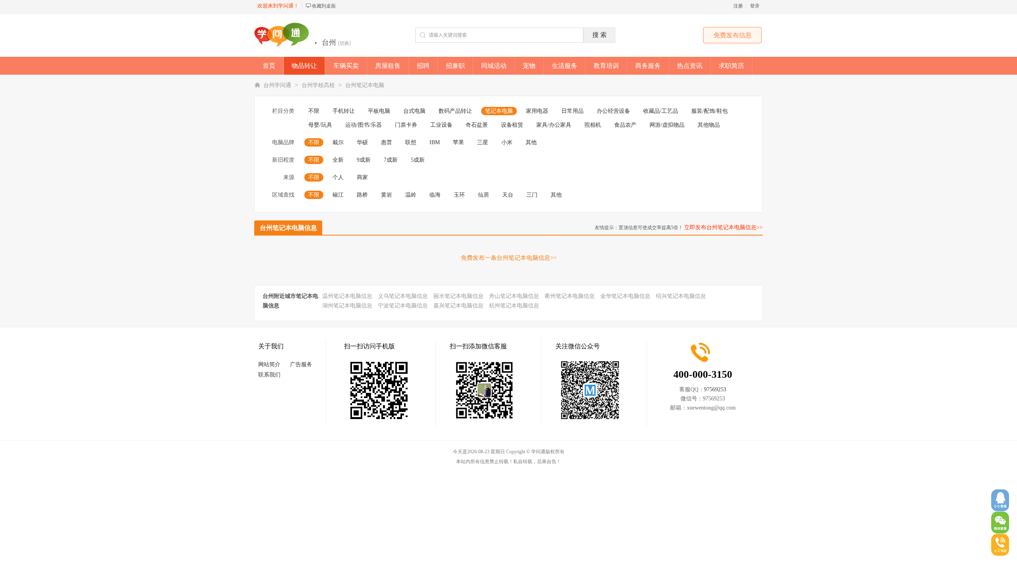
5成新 (418, 160)
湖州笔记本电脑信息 (347, 306)
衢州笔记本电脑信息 (570, 296)
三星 (482, 142)
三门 (532, 195)
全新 (338, 160)
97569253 (715, 389)
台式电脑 (414, 111)
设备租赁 (512, 125)
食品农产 (625, 125)
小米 (506, 142)
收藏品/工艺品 (660, 111)
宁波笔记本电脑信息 (403, 306)
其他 (531, 142)
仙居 (483, 195)
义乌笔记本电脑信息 (403, 296)
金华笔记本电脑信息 (625, 296)
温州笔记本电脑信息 (347, 296)
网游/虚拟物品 (667, 125)
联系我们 (269, 375)
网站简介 (269, 364)
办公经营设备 (613, 111)
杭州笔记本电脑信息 (514, 306)
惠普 (386, 142)
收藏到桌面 (324, 6)
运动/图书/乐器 (363, 125)
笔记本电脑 (499, 111)
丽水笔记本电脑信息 (458, 296)
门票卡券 (406, 125)
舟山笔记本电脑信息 (514, 296)
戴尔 (338, 142)
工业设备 (441, 125)
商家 (362, 177)
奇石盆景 (477, 125)
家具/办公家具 (553, 125)
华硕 (362, 142)
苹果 (458, 142)
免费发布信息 (732, 35)
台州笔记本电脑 (364, 85)
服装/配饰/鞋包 (709, 111)
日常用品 (572, 111)
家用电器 (537, 111)
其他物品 (709, 125)
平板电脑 (379, 111)
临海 (435, 195)
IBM (434, 142)
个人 (338, 177)
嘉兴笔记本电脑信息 (458, 306)
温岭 (410, 195)
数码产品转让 (455, 111)
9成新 (364, 160)
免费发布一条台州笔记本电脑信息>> (509, 258)
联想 (410, 142)
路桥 (362, 195)
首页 (269, 65)
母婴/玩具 (320, 125)
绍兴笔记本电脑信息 (681, 296)
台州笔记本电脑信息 (288, 227)
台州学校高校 (318, 85)
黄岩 (386, 195)
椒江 (338, 195)
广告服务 (301, 364)
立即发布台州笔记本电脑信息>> (723, 227)
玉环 (459, 195)
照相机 (592, 125)
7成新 (391, 160)
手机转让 (344, 111)
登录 (755, 6)
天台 (507, 195)
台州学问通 (277, 85)
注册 (738, 6)
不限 (313, 111)
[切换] (344, 43)
